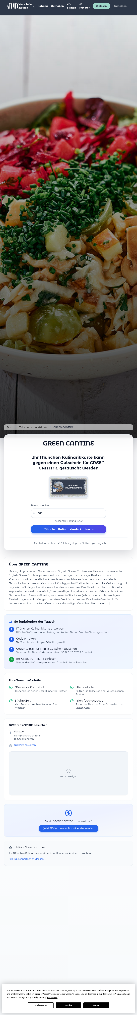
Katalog (43, 6)
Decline (68, 1005)
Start (9, 427)
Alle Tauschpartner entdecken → (27, 858)
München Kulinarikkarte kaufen (68, 529)
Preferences (41, 1005)
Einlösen (101, 6)
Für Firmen (71, 6)
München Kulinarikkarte (33, 427)
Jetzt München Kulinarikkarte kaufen (68, 828)
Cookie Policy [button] (108, 994)
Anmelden (120, 6)
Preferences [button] (52, 997)
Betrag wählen (40, 505)
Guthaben (57, 6)
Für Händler (84, 6)
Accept (96, 1005)
